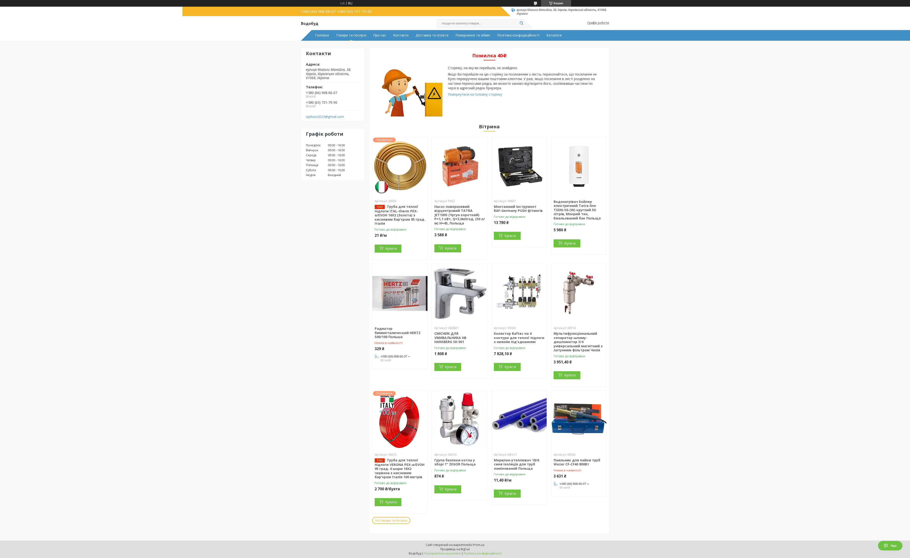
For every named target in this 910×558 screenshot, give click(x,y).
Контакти (401, 35)
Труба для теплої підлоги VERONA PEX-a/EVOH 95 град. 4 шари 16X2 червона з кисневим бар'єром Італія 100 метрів (399, 468)
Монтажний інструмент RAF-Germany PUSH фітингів (518, 208)
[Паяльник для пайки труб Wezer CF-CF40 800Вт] (578, 420)
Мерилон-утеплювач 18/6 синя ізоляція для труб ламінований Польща (516, 464)
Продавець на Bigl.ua (455, 549)
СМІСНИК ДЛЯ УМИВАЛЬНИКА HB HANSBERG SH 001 (450, 337)
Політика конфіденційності (482, 553)
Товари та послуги (351, 35)
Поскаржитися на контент (442, 553)
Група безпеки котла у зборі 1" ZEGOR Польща (455, 462)
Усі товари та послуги (391, 520)
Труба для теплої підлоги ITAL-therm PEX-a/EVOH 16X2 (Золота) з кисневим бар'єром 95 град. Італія (400, 215)
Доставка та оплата (432, 35)
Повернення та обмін (472, 35)
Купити (391, 248)
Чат (894, 546)
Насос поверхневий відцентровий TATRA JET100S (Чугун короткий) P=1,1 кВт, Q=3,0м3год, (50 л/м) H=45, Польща (459, 214)
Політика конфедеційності (518, 35)
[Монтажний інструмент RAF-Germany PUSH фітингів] (519, 166)
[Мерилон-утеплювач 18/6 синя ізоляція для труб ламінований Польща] (519, 420)
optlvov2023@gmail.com (325, 117)
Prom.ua (478, 545)
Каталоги (554, 35)
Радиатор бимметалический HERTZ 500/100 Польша (398, 332)
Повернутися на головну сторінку (475, 94)
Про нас (379, 35)
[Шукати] (521, 23)
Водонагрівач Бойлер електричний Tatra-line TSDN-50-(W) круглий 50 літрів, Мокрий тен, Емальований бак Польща (577, 209)
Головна (322, 35)
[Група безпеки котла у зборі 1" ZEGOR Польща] (459, 420)
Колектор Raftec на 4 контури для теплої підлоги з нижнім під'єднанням (519, 337)
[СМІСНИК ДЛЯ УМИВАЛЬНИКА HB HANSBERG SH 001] (459, 293)
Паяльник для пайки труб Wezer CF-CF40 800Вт (577, 462)
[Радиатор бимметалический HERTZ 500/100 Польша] (400, 293)
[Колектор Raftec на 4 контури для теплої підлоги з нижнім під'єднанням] (519, 293)
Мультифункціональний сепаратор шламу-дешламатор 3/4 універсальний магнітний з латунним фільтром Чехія (578, 341)
